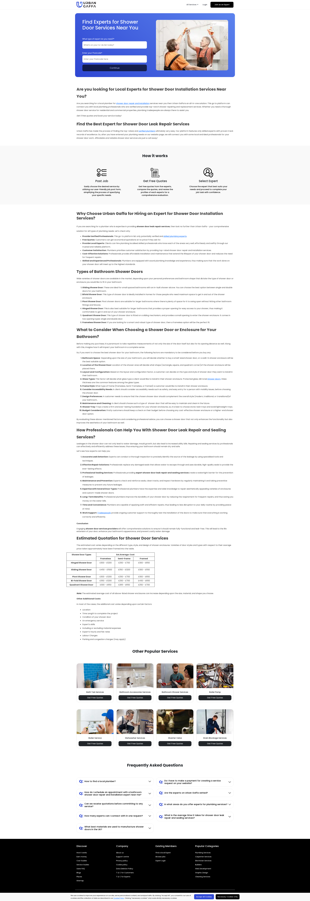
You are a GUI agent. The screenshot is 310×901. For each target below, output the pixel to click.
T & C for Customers (125, 872)
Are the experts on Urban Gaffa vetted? (183, 792)
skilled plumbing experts (175, 236)
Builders (198, 864)
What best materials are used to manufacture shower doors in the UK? (111, 828)
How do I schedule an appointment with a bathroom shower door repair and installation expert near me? (110, 793)
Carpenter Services (203, 856)
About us (120, 852)
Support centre (122, 856)
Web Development (203, 868)
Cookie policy (121, 864)
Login (205, 4)
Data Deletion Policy (124, 868)
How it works (82, 852)
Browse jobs (160, 856)
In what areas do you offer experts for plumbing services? (193, 804)
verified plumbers (147, 131)
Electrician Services (203, 860)
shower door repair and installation (133, 103)
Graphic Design (201, 872)
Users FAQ (81, 868)
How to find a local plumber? (97, 781)
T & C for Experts (123, 876)
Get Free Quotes (95, 697)
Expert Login (161, 860)
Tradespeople (104, 512)
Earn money (82, 856)
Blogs (79, 872)
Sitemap (80, 880)
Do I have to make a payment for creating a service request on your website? (190, 782)
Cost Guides (82, 860)
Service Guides (83, 864)
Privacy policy (122, 860)
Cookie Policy (118, 898)
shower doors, (214, 379)
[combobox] (114, 45)
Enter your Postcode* (92, 53)
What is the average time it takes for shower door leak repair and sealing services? (191, 816)
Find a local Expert (163, 852)
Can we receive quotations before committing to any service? (111, 805)
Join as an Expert (221, 4)
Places (79, 876)
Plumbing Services (203, 852)
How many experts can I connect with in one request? (111, 816)
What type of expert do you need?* (98, 39)
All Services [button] (191, 4)
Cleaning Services (202, 876)
